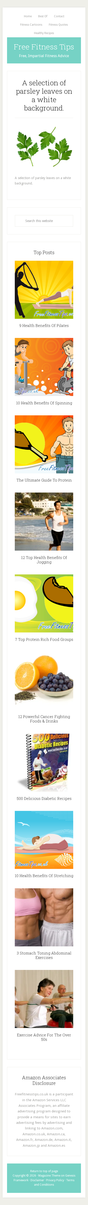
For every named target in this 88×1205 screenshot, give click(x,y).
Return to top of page (44, 1171)
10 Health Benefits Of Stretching (44, 875)
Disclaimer (37, 1180)
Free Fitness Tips (44, 47)
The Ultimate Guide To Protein (44, 480)
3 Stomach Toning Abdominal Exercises (44, 955)
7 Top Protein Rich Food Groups (44, 639)
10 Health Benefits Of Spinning (44, 402)
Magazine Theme (49, 1175)
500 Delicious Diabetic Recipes (44, 798)
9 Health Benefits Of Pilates (44, 325)
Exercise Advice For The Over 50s (44, 1037)
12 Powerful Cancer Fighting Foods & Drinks (44, 718)
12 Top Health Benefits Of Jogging (44, 559)
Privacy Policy (55, 1180)
